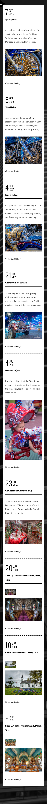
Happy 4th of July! (12, 370)
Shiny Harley (10, 107)
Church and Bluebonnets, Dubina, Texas (21, 652)
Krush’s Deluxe (11, 194)
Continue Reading (12, 83)
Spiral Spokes (11, 19)
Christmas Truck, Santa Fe (16, 282)
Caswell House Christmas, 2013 (18, 490)
